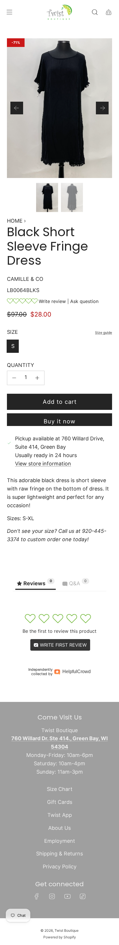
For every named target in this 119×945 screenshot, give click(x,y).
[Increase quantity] (37, 378)
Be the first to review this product (59, 631)
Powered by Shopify (59, 937)
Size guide (103, 332)
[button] (16, 108)
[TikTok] (83, 896)
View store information (43, 464)
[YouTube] (67, 896)
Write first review (62, 645)
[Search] (95, 12)
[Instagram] (52, 896)
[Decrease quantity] (14, 378)
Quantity (20, 365)
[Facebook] (37, 896)
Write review (52, 301)
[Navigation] (9, 12)
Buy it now (59, 421)
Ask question (84, 301)
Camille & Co (25, 279)
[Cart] (109, 12)
